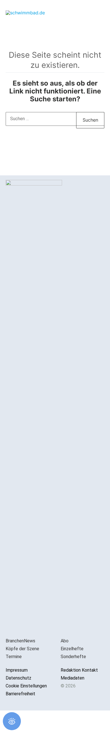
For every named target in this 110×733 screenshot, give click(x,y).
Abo (65, 640)
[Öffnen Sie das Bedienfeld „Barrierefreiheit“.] (12, 721)
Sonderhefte (73, 656)
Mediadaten (72, 678)
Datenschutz (18, 678)
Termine (14, 656)
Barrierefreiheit (20, 693)
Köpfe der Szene (22, 648)
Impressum (17, 670)
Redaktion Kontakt (79, 670)
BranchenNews (20, 640)
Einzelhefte (72, 648)
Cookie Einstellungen (26, 686)
